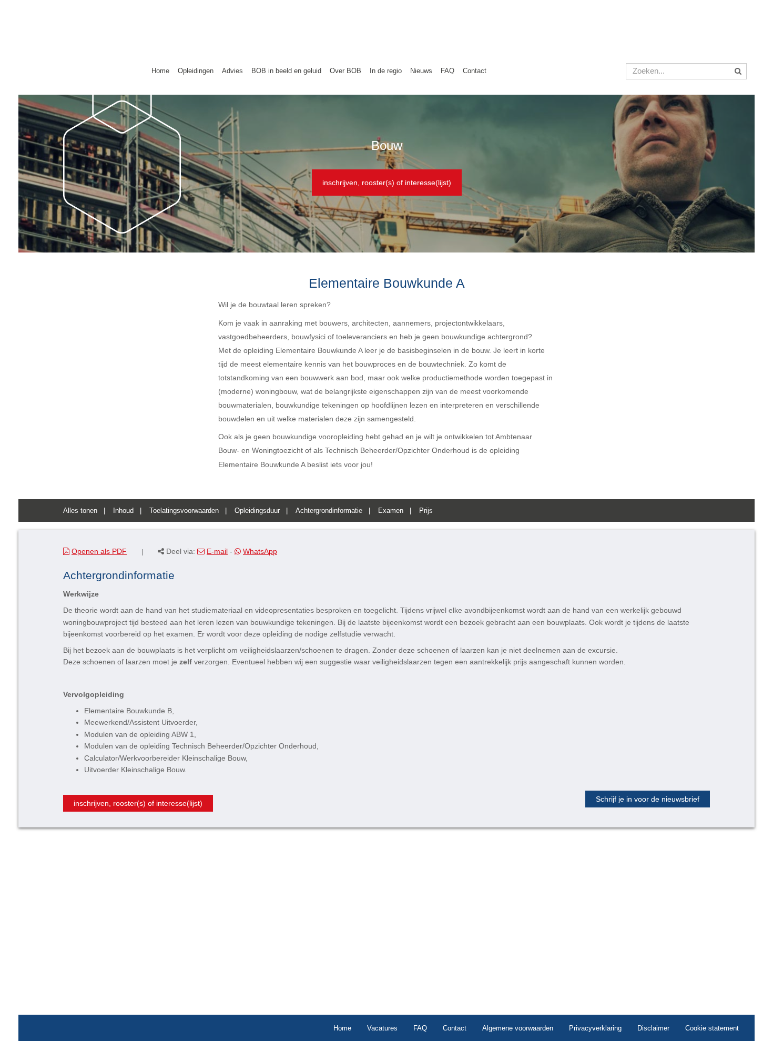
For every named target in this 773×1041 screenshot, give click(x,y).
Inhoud (123, 510)
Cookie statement (712, 1028)
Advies (232, 71)
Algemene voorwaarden (517, 1028)
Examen (390, 510)
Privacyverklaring (595, 1028)
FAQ (447, 71)
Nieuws (421, 71)
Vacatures (382, 1028)
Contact (474, 71)
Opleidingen (195, 71)
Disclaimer (653, 1028)
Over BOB (345, 71)
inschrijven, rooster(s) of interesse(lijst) (386, 182)
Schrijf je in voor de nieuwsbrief (647, 799)
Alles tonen (80, 510)
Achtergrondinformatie (329, 510)
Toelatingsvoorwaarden (184, 510)
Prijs (426, 510)
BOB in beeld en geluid (286, 71)
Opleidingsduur (257, 510)
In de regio (386, 71)
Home (160, 71)
